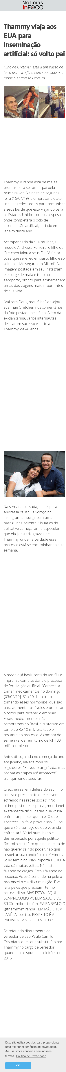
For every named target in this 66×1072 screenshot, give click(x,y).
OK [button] (18, 1065)
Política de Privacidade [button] (31, 1056)
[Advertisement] (34, 149)
